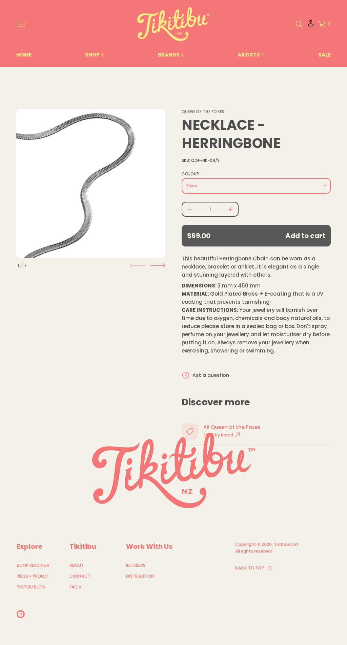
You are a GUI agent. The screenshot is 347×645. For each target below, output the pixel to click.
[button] (299, 24)
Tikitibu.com (287, 544)
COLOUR (190, 174)
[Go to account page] (311, 25)
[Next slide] (157, 265)
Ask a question (210, 375)
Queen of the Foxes (203, 111)
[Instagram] (20, 614)
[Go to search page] (299, 24)
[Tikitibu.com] (173, 24)
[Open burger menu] (21, 24)
